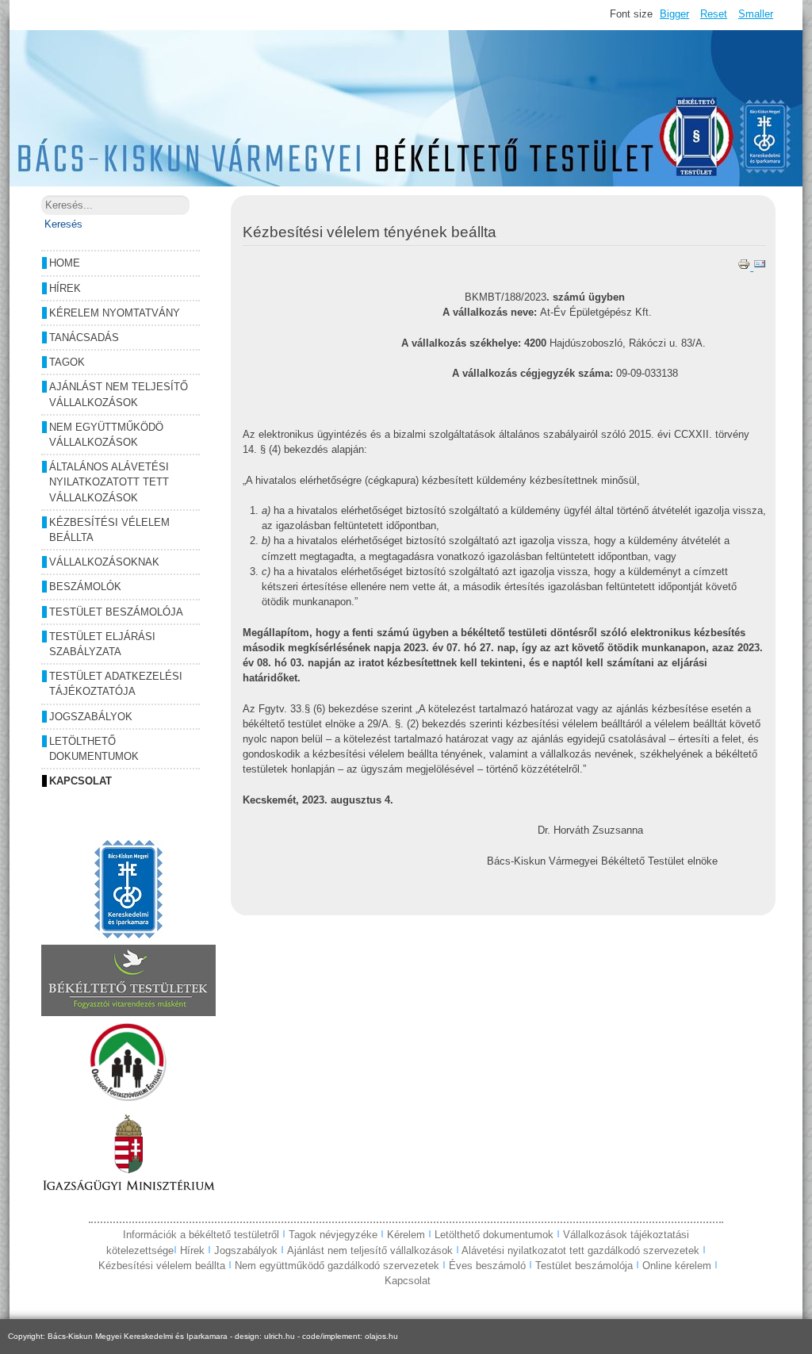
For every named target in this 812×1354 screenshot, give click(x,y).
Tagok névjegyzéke (335, 1235)
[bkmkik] (128, 935)
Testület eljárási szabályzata (102, 644)
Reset (713, 14)
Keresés (63, 224)
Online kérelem (676, 1266)
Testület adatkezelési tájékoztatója (115, 683)
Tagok (67, 362)
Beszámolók (85, 587)
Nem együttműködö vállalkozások (106, 434)
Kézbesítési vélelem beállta (109, 529)
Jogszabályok (90, 717)
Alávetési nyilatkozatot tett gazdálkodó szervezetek (580, 1250)
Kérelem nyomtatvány (114, 313)
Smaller (755, 14)
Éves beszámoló (487, 1266)
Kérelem (407, 1235)
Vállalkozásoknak (104, 562)
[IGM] (128, 1192)
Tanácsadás (84, 337)
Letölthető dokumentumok (94, 748)
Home (64, 263)
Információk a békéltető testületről (202, 1235)
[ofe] (128, 1098)
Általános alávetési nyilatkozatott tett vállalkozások (109, 482)
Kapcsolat (80, 781)
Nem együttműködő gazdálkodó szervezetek (337, 1266)
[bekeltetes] (128, 1012)
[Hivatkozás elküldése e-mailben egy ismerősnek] (759, 267)
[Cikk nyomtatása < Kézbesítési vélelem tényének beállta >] (745, 267)
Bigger (674, 14)
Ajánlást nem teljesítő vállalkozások (118, 394)
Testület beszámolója (116, 612)
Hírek (65, 288)
